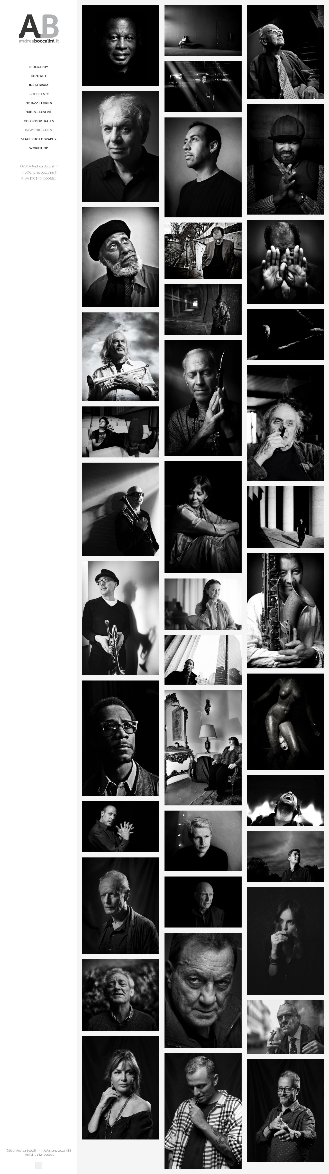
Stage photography (39, 139)
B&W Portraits (38, 130)
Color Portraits (39, 121)
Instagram (38, 85)
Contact (39, 76)
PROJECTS (37, 94)
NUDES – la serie (38, 112)
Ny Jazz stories (38, 103)
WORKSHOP (38, 148)
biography (38, 67)
